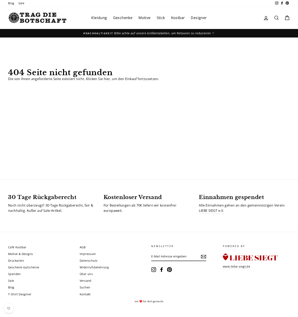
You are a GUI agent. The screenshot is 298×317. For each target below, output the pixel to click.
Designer (199, 17)
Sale (21, 3)
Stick (161, 17)
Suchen (85, 287)
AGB (83, 247)
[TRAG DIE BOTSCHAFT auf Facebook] (161, 269)
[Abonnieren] (203, 256)
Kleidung (99, 17)
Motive (144, 17)
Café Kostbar (17, 247)
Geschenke (123, 17)
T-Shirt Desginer (19, 294)
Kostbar (178, 17)
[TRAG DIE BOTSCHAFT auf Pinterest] (169, 269)
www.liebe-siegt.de (236, 266)
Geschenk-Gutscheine (23, 267)
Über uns (86, 274)
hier (107, 79)
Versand (85, 281)
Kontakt (85, 294)
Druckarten (16, 260)
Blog (11, 3)
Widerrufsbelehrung (94, 267)
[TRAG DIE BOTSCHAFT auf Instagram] (153, 269)
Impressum (88, 254)
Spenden (14, 274)
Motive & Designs (20, 254)
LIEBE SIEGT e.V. (211, 210)
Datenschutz (89, 260)
